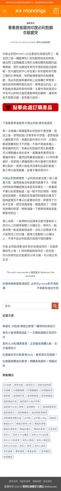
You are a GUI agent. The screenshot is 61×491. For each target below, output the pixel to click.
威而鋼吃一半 (33, 406)
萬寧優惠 (19, 451)
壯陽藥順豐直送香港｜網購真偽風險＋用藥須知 (30, 363)
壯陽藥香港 (46, 390)
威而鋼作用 (18, 395)
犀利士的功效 (10, 445)
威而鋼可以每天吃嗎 (30, 401)
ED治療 (7, 384)
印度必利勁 (31, 123)
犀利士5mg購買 (21, 434)
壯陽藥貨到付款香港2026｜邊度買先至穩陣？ (30, 354)
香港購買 (8, 456)
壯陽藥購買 (32, 390)
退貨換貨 (47, 481)
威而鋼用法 (9, 412)
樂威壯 (53, 418)
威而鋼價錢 (46, 395)
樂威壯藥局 (25, 429)
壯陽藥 (7, 390)
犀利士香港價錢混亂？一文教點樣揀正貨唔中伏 (30, 335)
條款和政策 (25, 481)
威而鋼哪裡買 (49, 406)
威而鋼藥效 (23, 412)
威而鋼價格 (32, 395)
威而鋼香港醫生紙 (12, 418)
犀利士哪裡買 (43, 440)
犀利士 (7, 434)
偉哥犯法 (30, 384)
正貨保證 (52, 429)
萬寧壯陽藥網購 (43, 42)
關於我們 (13, 481)
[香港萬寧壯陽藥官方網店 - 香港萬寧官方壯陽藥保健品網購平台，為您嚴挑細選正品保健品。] (30, 11)
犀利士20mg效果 (40, 434)
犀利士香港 (39, 445)
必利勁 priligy (40, 418)
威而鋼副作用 (10, 401)
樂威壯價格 (40, 423)
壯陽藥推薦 (18, 390)
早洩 (37, 67)
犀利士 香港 (25, 445)
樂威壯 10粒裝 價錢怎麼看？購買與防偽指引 (29, 326)
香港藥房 (45, 451)
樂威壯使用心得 (24, 423)
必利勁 (27, 418)
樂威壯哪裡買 (10, 429)
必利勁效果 (15, 246)
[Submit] (55, 306)
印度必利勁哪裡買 (13, 178)
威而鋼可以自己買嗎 (13, 406)
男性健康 (8, 451)
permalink (30, 276)
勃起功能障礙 (44, 384)
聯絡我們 (37, 481)
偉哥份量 (18, 384)
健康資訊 (30, 23)
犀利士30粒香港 (11, 440)
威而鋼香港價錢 (39, 412)
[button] (5, 11)
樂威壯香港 (39, 429)
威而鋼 (7, 395)
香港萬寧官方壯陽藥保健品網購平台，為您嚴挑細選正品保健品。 (30, 2)
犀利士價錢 (28, 440)
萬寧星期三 (32, 451)
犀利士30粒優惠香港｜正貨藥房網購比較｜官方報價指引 (30, 346)
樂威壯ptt (8, 423)
